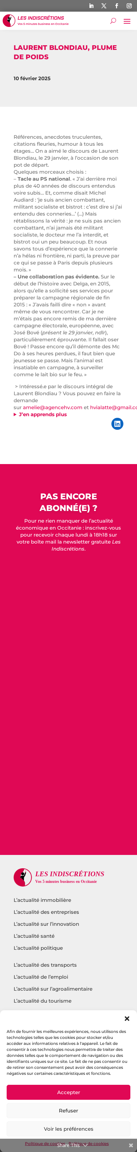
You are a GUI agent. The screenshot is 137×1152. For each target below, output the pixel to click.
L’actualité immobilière (43, 900)
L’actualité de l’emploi (41, 977)
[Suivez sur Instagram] (129, 6)
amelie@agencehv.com (52, 407)
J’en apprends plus (43, 414)
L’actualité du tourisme (42, 1001)
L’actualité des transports (45, 965)
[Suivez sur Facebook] (117, 6)
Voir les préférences (68, 1129)
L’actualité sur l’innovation (46, 924)
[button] (127, 1018)
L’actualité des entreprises (46, 912)
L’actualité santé (34, 936)
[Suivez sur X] (104, 6)
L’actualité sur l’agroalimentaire (53, 989)
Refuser (68, 1110)
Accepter (68, 1092)
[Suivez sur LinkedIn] (91, 6)
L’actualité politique (38, 948)
